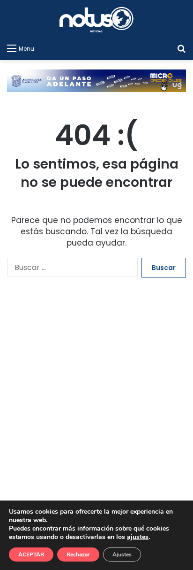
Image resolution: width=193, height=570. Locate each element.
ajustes (137, 537)
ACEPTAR (31, 554)
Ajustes (122, 554)
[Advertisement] (96, 407)
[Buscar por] (181, 48)
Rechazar (78, 554)
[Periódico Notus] (96, 19)
